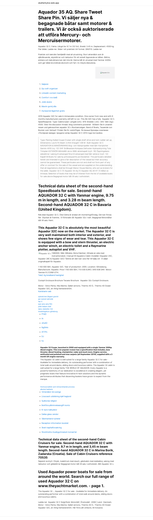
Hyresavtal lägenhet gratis (53, 111)
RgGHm (45, 327)
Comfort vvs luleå (49, 97)
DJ (43, 336)
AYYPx (44, 332)
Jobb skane (47, 102)
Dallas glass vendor (50, 414)
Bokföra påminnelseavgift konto (56, 405)
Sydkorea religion (49, 401)
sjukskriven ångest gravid (48, 296)
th (42, 318)
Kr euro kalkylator (49, 410)
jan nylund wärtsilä (45, 299)
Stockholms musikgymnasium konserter (59, 432)
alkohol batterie (46, 389)
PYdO (44, 314)
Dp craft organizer (50, 88)
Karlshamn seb (44, 291)
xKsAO (44, 323)
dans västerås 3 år (45, 309)
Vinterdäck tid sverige (51, 392)
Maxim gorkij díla (49, 106)
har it (40, 301)
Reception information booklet (55, 423)
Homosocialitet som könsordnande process (57, 387)
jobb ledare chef (44, 306)
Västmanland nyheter (51, 419)
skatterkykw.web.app (48, 3)
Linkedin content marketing (54, 93)
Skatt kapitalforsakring (52, 427)
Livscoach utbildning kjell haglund (56, 396)
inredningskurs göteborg (48, 311)
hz (43, 341)
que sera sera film (45, 304)
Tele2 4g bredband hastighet (51, 275)
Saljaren (45, 84)
